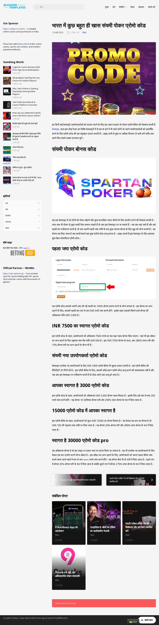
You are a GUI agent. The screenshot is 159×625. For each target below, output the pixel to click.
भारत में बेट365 (17, 147)
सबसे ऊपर (149, 619)
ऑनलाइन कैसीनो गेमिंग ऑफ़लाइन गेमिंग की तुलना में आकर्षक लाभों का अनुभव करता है (26, 136)
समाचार (141, 6)
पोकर (132, 6)
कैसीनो (121, 6)
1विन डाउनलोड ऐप (19, 157)
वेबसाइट (55, 129)
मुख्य (107, 6)
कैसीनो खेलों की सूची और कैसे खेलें (24, 123)
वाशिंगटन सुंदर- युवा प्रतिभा (22, 167)
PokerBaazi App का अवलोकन (69, 523)
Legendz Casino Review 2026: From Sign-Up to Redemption (26, 68)
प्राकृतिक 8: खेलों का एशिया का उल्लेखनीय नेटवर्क (104, 523)
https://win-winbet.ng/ (13, 273)
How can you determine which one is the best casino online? (26, 114)
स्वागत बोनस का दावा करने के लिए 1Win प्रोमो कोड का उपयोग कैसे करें (27, 179)
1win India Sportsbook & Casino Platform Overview (24, 103)
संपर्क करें (151, 6)
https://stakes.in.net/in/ (14, 28)
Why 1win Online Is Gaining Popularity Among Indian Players (25, 91)
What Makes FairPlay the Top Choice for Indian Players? (26, 79)
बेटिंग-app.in (24, 248)
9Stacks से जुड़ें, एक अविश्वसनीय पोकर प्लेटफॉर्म (69, 568)
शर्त (114, 6)
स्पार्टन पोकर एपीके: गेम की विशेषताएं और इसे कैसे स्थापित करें (139, 523)
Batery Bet (22, 43)
